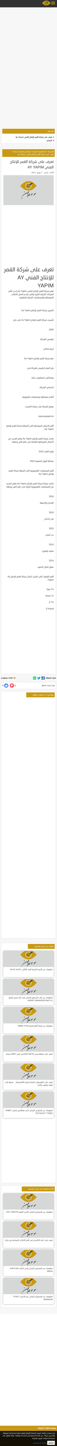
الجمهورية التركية (39, 151)
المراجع (49, 140)
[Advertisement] (28, 37)
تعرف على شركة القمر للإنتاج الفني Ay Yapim (34, 137)
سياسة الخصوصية (40, 1443)
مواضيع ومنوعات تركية (22, 151)
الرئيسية (51, 151)
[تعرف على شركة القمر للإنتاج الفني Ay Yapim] (43, 678)
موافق (51, 1443)
